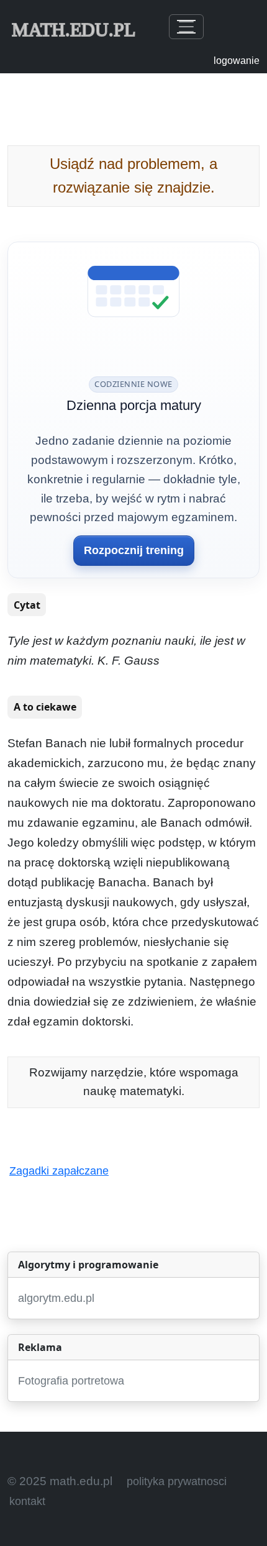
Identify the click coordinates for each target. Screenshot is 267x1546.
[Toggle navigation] (186, 26)
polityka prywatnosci (177, 1481)
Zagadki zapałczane (59, 1171)
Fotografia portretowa (71, 1381)
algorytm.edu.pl (56, 1298)
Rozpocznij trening (134, 550)
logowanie (237, 60)
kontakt (27, 1501)
